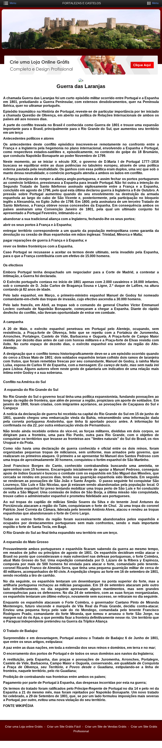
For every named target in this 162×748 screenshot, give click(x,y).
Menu (13, 3)
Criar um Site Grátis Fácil (64, 726)
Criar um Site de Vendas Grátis (105, 726)
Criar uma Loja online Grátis (24, 726)
